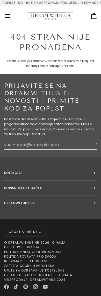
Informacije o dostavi (25, 261)
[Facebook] (6, 286)
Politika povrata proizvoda (30, 256)
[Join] (92, 144)
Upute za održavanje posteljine (34, 270)
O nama (59, 242)
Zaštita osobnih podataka (29, 266)
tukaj (84, 60)
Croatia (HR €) (23, 232)
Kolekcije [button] (13, 173)
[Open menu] (12, 16)
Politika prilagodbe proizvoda (33, 252)
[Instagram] (35, 286)
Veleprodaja (16, 279)
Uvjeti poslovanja (21, 247)
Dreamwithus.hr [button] (19, 203)
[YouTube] (45, 286)
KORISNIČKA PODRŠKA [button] (23, 188)
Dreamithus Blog (20, 275)
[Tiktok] (16, 286)
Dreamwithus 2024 (48, 279)
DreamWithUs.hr (23, 242)
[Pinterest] (25, 286)
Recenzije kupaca (55, 275)
